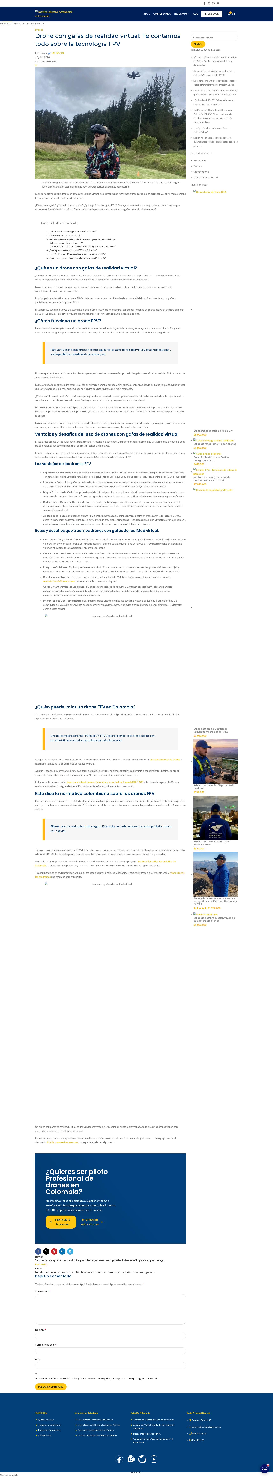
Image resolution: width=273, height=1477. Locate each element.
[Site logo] (55, 13)
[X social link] (209, 3)
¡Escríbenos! (211, 13)
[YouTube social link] (218, 3)
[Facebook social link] (205, 3)
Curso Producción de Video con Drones (97, 1435)
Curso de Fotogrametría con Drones (96, 1430)
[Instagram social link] (213, 3)
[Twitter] (142, 1459)
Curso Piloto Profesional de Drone (95, 1419)
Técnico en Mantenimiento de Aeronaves (153, 1419)
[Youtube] (154, 1459)
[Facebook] (119, 1459)
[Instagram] (131, 1459)
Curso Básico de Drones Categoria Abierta (99, 1425)
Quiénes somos (46, 1419)
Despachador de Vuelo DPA (147, 1433)
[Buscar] (238, 14)
